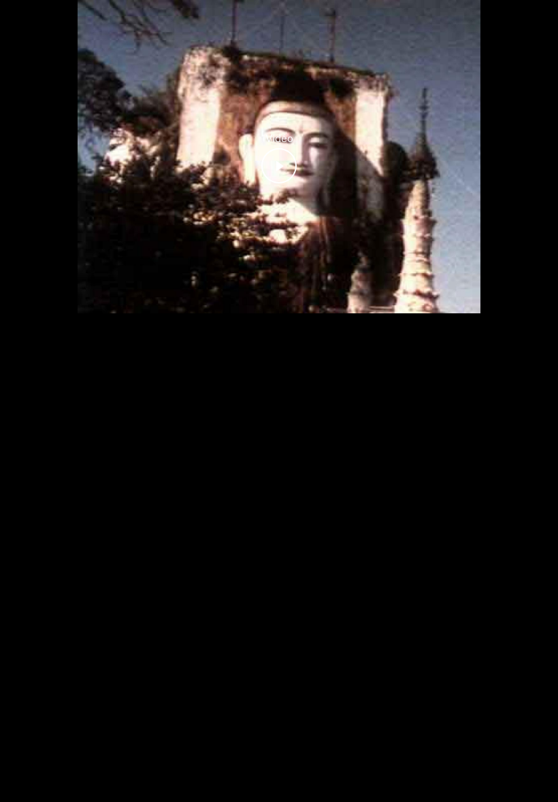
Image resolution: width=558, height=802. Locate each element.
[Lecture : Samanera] (279, 165)
